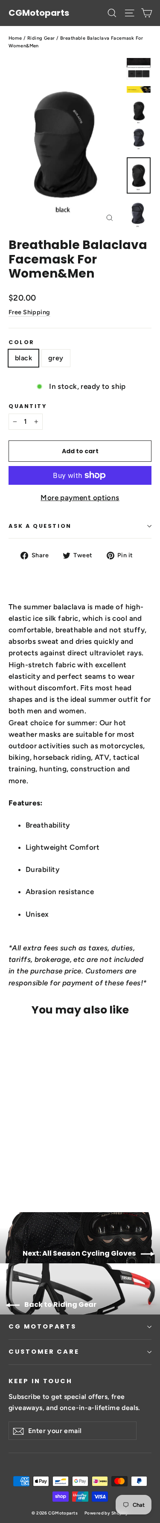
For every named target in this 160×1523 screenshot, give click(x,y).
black (23, 358)
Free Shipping (29, 312)
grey (56, 358)
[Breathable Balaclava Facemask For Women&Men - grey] (23, 1170)
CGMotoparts (39, 13)
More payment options (80, 497)
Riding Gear (41, 38)
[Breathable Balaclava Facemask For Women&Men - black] (13, 1170)
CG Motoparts (42, 1326)
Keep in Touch (41, 1381)
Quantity (28, 406)
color (22, 342)
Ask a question (40, 526)
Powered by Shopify (106, 1513)
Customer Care (44, 1351)
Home (15, 38)
